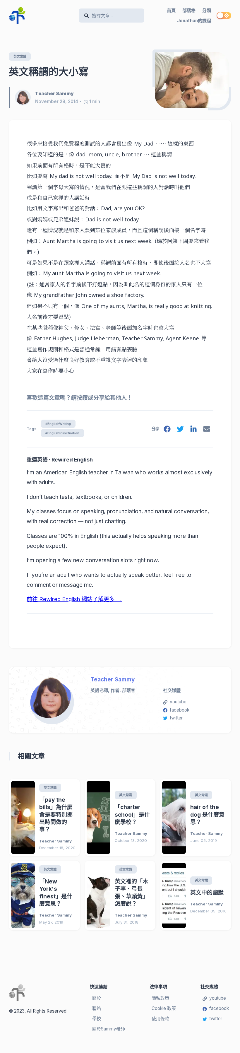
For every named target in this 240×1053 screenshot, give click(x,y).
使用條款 (160, 1018)
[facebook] (167, 430)
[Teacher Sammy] (25, 97)
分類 (206, 10)
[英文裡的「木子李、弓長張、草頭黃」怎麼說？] (98, 895)
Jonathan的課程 (194, 20)
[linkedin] (193, 430)
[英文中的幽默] (174, 895)
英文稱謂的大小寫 (48, 72)
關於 (96, 998)
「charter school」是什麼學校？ (132, 814)
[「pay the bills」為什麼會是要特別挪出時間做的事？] (23, 817)
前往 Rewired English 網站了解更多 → (74, 599)
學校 (96, 1018)
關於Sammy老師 (108, 1029)
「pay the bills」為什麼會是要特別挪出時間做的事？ (56, 814)
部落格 (189, 10)
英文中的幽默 (207, 892)
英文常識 (19, 56)
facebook (179, 710)
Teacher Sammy (112, 679)
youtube (178, 702)
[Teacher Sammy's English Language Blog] (41, 15)
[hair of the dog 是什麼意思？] (174, 817)
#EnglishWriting (58, 424)
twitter (176, 718)
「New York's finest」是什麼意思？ (55, 892)
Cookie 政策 (164, 1008)
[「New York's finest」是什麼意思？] (23, 895)
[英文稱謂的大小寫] (192, 80)
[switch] (224, 15)
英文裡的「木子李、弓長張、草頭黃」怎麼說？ (131, 892)
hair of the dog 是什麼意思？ (207, 814)
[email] (206, 430)
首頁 (171, 10)
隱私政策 (160, 998)
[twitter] (180, 430)
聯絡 (96, 1008)
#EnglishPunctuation (62, 433)
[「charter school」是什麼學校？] (98, 817)
